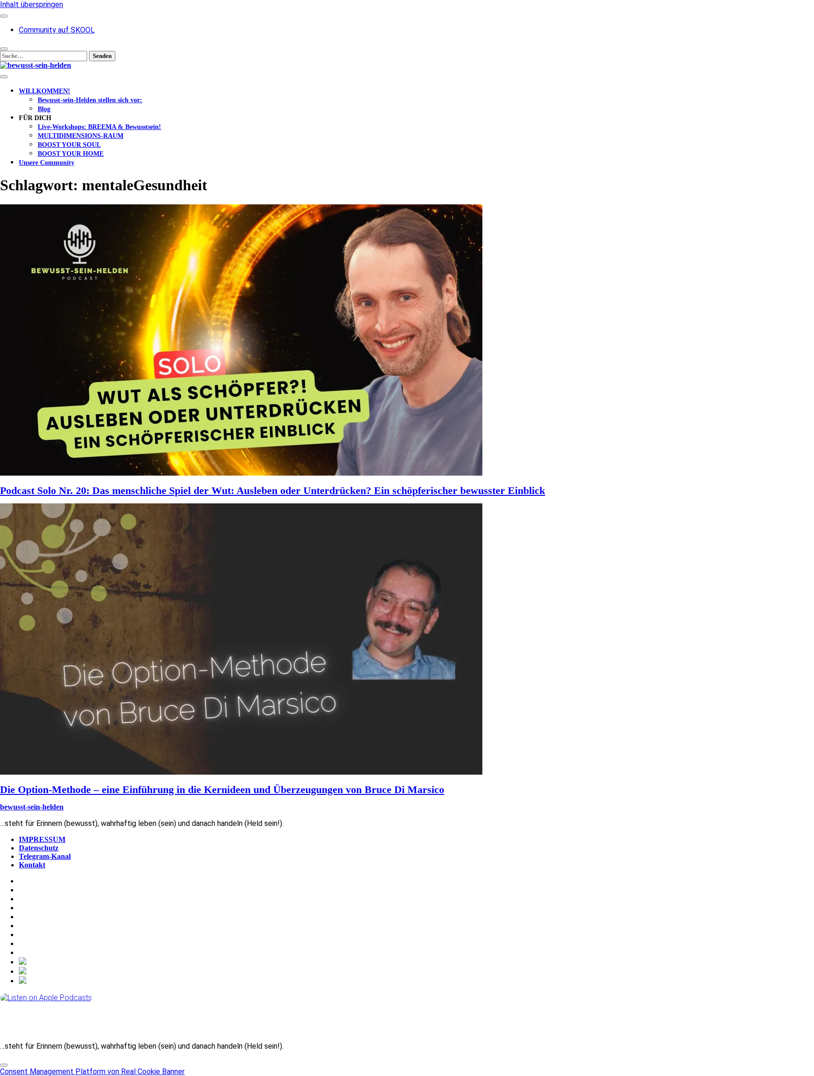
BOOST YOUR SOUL (69, 144)
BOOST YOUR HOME (71, 153)
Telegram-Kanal (45, 856)
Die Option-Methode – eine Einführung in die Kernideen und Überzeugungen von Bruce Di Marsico (222, 789)
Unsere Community (46, 162)
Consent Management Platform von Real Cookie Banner (92, 1071)
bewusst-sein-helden (32, 807)
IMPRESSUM (42, 839)
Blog (44, 109)
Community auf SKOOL (57, 29)
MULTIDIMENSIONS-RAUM (80, 135)
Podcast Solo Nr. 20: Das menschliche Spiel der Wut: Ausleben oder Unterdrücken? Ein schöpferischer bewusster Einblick (272, 490)
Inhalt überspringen (31, 4)
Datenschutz (38, 848)
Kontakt (32, 865)
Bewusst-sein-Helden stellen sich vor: (90, 100)
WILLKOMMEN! (44, 91)
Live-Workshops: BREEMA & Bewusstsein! (99, 126)
